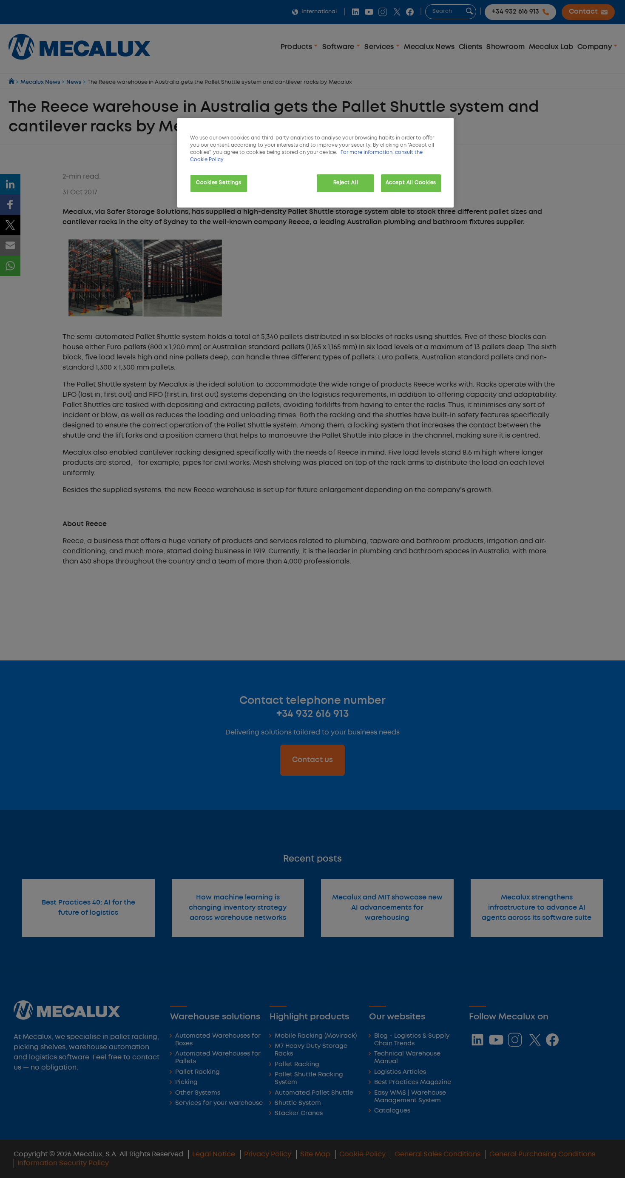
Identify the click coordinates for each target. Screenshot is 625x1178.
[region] (315, 163)
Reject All (345, 183)
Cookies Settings (218, 183)
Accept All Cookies (411, 183)
